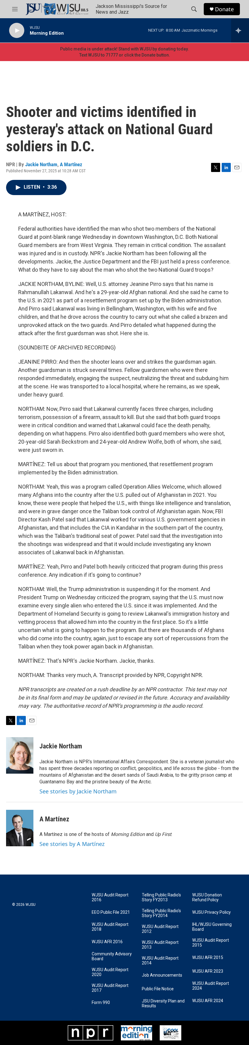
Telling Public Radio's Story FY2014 (161, 913)
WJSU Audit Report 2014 (160, 960)
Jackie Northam (41, 164)
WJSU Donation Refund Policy (207, 897)
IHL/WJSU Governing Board (212, 927)
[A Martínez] (19, 828)
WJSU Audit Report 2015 (210, 942)
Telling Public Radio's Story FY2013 (161, 897)
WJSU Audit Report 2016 (110, 897)
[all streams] (240, 30)
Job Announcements (162, 975)
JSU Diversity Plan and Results (163, 1003)
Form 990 (101, 1002)
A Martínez (71, 164)
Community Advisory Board (112, 956)
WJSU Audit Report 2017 (110, 988)
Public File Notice (158, 989)
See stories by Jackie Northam (78, 791)
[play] (17, 30)
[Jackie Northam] (19, 755)
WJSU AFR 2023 (207, 971)
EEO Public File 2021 (111, 912)
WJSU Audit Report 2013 (160, 945)
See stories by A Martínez (71, 843)
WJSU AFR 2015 (207, 957)
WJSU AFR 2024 (207, 1001)
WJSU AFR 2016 (107, 942)
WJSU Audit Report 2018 (110, 927)
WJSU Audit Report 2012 (160, 929)
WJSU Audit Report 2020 (110, 972)
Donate (224, 9)
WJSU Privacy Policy (211, 912)
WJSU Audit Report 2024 (210, 986)
